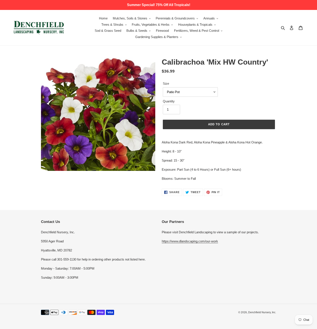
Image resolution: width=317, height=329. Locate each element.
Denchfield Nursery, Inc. (262, 312)
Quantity (169, 101)
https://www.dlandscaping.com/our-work (190, 241)
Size (166, 83)
